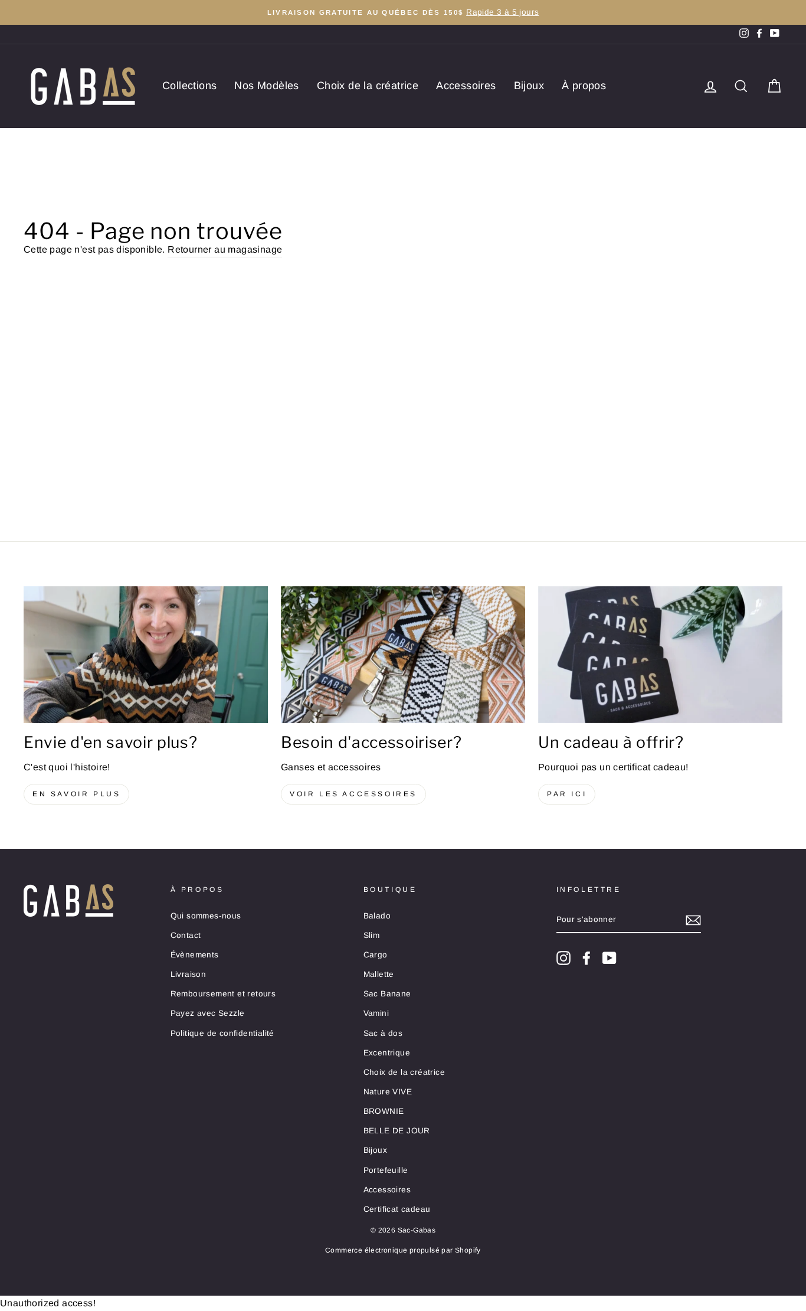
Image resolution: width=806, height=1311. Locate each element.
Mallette (378, 974)
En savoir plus (76, 794)
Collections (189, 85)
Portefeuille (385, 1170)
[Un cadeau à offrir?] (660, 655)
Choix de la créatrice (367, 85)
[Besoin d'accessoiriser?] (403, 655)
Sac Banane (387, 993)
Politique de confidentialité (222, 1033)
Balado (377, 915)
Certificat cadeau (397, 1209)
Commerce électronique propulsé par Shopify (403, 1250)
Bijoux (529, 85)
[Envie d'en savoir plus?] (146, 655)
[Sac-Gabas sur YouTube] (609, 958)
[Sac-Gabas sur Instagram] (563, 958)
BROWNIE (383, 1111)
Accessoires (466, 85)
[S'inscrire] (693, 920)
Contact (186, 935)
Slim (371, 935)
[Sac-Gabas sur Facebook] (586, 958)
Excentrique (386, 1052)
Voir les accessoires (353, 794)
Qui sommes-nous (206, 915)
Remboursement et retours (223, 993)
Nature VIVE (387, 1091)
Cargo (375, 954)
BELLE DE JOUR (396, 1130)
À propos (584, 85)
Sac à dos (383, 1033)
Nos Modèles (266, 85)
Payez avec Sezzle (208, 1013)
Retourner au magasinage (225, 249)
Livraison (189, 974)
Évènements (195, 954)
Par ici (567, 794)
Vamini (376, 1013)
